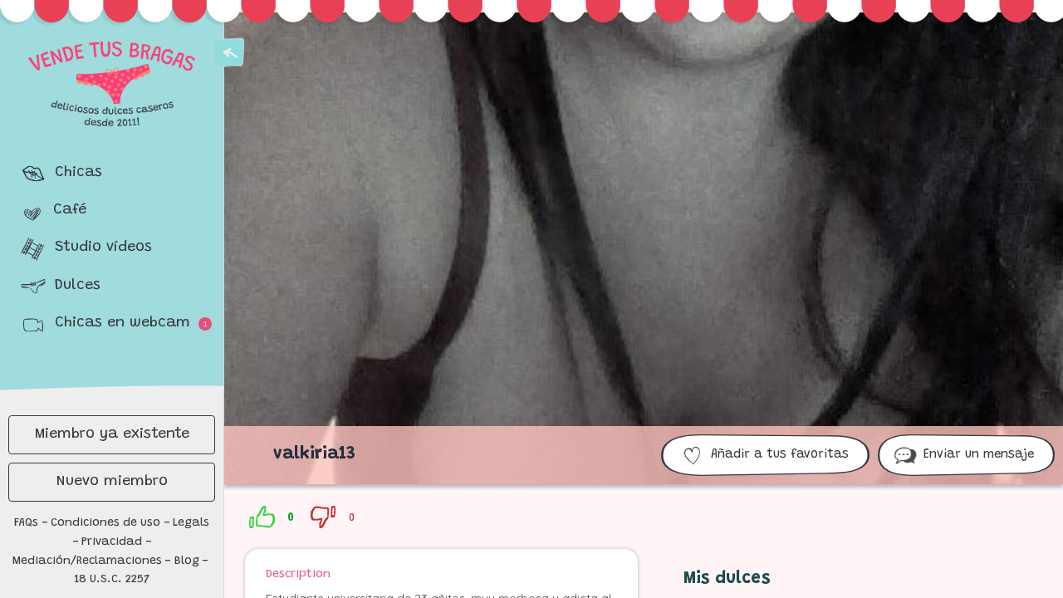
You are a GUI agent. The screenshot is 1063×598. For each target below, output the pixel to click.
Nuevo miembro (112, 481)
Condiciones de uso (105, 523)
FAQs (26, 523)
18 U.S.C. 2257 (112, 580)
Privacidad (111, 542)
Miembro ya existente (112, 434)
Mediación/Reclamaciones (87, 561)
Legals (191, 523)
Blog (186, 561)
